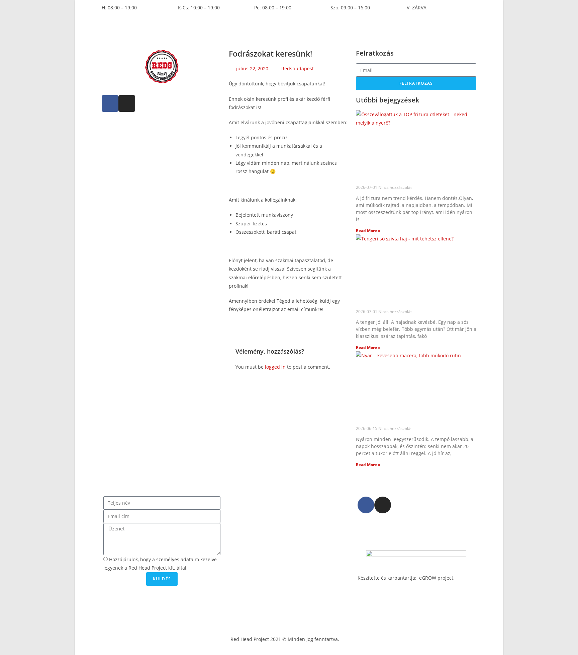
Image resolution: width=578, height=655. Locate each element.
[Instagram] (126, 103)
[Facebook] (110, 103)
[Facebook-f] (366, 505)
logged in (275, 367)
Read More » (368, 230)
